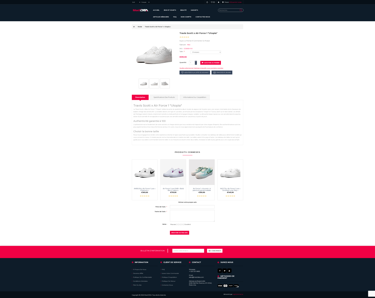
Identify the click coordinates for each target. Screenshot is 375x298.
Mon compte (186, 17)
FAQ (174, 17)
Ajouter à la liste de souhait (196, 72)
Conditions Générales (140, 281)
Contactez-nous (203, 17)
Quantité (182, 62)
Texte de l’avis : (160, 211)
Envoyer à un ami (223, 72)
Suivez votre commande (170, 273)
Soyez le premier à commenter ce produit (194, 41)
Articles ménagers (161, 17)
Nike (188, 45)
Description (140, 97)
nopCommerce (238, 294)
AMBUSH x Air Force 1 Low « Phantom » (144, 189)
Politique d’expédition (169, 277)
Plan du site (137, 285)
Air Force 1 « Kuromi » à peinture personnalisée (202, 189)
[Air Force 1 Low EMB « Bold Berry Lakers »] (173, 172)
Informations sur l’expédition (194, 97)
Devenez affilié (138, 273)
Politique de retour (168, 281)
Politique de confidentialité (142, 277)
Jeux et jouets (170, 10)
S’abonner (216, 251)
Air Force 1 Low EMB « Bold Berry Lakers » (173, 189)
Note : (164, 224)
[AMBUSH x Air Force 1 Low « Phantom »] (144, 172)
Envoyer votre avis (179, 233)
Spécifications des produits (164, 97)
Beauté (183, 10)
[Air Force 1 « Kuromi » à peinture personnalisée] (202, 172)
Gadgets (194, 10)
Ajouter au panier (211, 63)
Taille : (181, 51)
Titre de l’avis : (160, 207)
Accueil (156, 10)
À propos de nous (139, 269)
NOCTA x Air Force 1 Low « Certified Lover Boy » (230, 189)
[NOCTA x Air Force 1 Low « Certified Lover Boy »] (230, 172)
